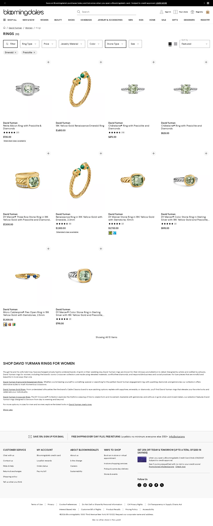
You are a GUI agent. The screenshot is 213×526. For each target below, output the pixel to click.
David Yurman (15, 28)
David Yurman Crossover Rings (16, 397)
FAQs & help (8, 466)
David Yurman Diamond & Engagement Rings (23, 382)
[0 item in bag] (208, 12)
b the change (76, 461)
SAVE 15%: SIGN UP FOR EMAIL (48, 436)
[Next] (48, 89)
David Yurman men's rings (80, 404)
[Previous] (7, 89)
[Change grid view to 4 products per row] (170, 44)
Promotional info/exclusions (161, 467)
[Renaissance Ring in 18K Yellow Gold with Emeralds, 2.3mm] (80, 180)
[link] (27, 131)
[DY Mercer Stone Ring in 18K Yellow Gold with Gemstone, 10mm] (132, 180)
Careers (73, 466)
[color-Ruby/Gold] (9, 324)
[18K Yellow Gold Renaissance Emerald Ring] (80, 89)
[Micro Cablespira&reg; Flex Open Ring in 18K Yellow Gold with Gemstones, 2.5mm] (27, 275)
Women (29, 28)
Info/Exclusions (177, 436)
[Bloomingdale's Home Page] (23, 13)
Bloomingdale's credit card (49, 455)
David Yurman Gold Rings (14, 389)
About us (74, 455)
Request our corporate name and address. (134, 514)
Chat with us (8, 455)
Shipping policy (10, 477)
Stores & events (111, 474)
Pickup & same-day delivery (116, 469)
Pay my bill (41, 471)
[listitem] (106, 3)
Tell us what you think (12, 482)
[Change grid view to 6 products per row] (175, 43)
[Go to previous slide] (5, 3)
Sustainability (76, 471)
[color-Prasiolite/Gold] (110, 232)
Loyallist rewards (44, 461)
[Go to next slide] (204, 3)
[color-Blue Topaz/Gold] (114, 232)
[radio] (110, 233)
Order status (42, 466)
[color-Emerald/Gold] (13, 324)
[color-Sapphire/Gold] (5, 324)
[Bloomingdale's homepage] (5, 28)
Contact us (8, 461)
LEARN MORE (161, 3)
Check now (180, 467)
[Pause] (208, 3)
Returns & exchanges (12, 471)
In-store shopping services (116, 463)
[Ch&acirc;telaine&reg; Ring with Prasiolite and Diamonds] (132, 89)
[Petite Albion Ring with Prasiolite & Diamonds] (27, 89)
